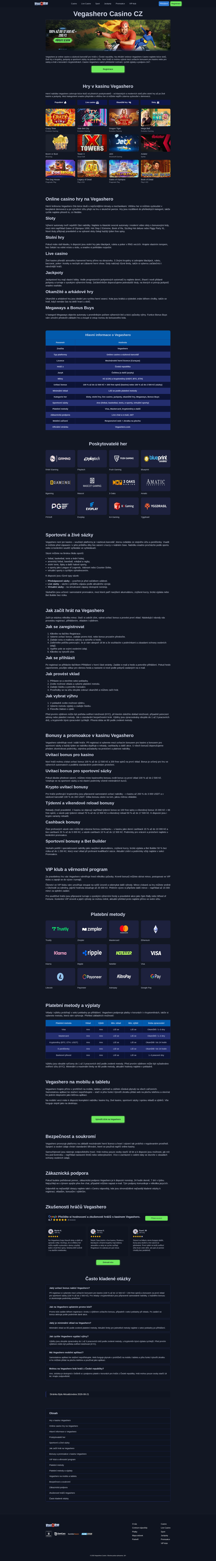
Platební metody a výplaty (60, 1471)
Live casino (90, 102)
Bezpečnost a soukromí (59, 1482)
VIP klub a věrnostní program (62, 1459)
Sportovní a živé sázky (59, 1443)
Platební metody (56, 1465)
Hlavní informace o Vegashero (62, 1432)
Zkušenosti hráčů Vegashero (62, 1493)
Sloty (154, 102)
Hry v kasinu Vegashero (60, 1420)
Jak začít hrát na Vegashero (61, 1448)
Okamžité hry (122, 102)
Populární (59, 102)
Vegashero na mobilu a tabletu (63, 1476)
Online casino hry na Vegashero (63, 1426)
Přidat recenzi (156, 1218)
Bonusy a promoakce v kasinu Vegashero (68, 1454)
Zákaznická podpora (58, 1487)
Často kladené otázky (59, 1498)
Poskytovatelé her (57, 1437)
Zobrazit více (108, 1262)
